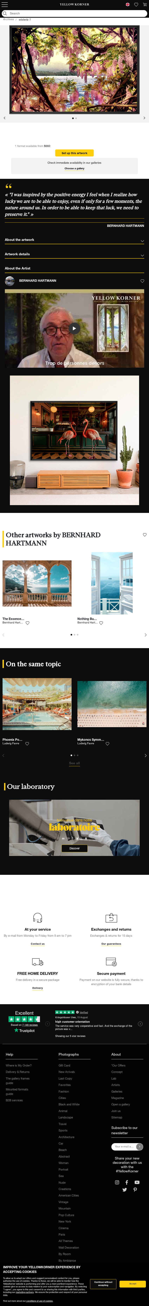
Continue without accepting (103, 1284)
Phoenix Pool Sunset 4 (19, 740)
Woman (63, 1163)
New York (65, 1221)
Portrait (63, 1169)
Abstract (64, 1156)
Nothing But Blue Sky (92, 619)
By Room (65, 1254)
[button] (4, 118)
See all (74, 763)
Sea (61, 1176)
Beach (63, 1150)
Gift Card (64, 1065)
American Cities (69, 1195)
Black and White (69, 1104)
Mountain (65, 1208)
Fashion (64, 1091)
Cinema (63, 1228)
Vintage (63, 1202)
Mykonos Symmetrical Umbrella (100, 740)
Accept (132, 1284)
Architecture (66, 1137)
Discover (74, 848)
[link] (75, 4)
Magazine (117, 1098)
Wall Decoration (69, 1247)
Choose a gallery (74, 169)
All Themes (66, 1241)
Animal (63, 1111)
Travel (62, 1124)
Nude (62, 1182)
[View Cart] (144, 4)
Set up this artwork (74, 153)
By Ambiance (67, 1260)
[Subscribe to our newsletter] (139, 1147)
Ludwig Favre (11, 743)
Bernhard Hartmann (15, 622)
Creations (65, 1189)
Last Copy (65, 1078)
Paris (62, 1234)
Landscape (66, 1117)
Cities (62, 1098)
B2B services (14, 1100)
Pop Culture (66, 1215)
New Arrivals (67, 1072)
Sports (63, 1130)
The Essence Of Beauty (19, 619)
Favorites (65, 1085)
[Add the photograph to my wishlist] (27, 623)
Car (61, 1143)
